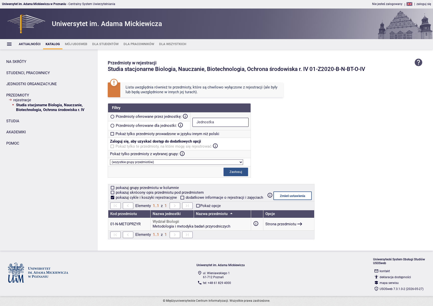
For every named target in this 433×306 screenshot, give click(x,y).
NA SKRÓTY (16, 61)
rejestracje (22, 100)
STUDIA (12, 121)
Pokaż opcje (210, 205)
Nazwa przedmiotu (212, 214)
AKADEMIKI (16, 132)
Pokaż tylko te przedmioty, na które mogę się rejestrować (163, 146)
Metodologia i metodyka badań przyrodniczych (191, 226)
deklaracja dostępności (395, 277)
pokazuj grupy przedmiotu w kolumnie (147, 187)
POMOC (12, 143)
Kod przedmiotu (123, 214)
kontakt (385, 271)
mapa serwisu (389, 283)
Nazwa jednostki (167, 214)
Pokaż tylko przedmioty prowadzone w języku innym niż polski (167, 134)
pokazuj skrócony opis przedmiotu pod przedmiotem (159, 192)
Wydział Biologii (166, 221)
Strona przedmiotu (280, 224)
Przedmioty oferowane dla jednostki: (146, 125)
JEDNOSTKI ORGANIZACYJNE (31, 84)
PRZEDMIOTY (17, 95)
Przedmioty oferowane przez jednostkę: (149, 116)
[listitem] (29, 44)
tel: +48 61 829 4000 (217, 283)
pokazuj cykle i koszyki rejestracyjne (146, 197)
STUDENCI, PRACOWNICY (28, 73)
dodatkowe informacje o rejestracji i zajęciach (224, 197)
